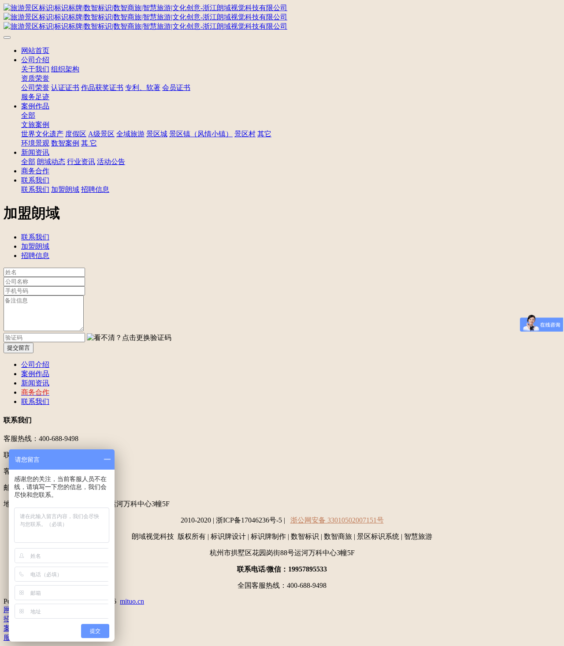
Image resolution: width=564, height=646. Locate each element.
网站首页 (35, 50)
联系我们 (35, 180)
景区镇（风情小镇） (201, 134)
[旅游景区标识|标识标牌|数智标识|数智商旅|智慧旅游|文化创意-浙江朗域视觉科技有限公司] (282, 17)
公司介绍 (35, 59)
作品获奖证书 (102, 87)
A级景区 (101, 134)
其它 (264, 134)
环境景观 (35, 143)
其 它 (89, 143)
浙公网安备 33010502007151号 (337, 520)
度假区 (75, 134)
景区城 (156, 134)
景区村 (245, 134)
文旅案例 (35, 124)
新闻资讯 (35, 152)
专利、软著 (142, 87)
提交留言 (18, 347)
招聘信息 (95, 189)
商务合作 (35, 171)
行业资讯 (81, 161)
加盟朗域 (65, 189)
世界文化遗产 (42, 134)
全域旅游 (130, 134)
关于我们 (35, 69)
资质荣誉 (35, 78)
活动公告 (111, 161)
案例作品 (35, 106)
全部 (28, 115)
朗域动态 (51, 161)
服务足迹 (35, 97)
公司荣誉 (35, 87)
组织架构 (65, 69)
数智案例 (65, 143)
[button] (129, 338)
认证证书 (65, 87)
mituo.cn (132, 601)
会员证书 (176, 87)
